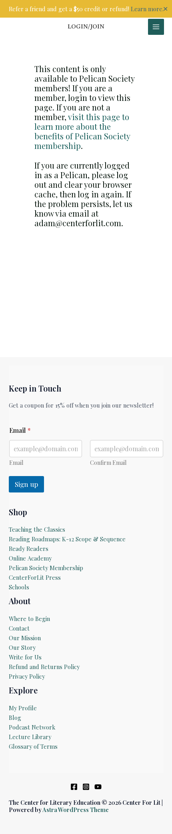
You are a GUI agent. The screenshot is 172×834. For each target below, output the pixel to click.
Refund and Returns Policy (44, 667)
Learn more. (147, 9)
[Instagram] (86, 786)
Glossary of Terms (33, 746)
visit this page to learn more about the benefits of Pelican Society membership (82, 131)
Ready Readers (28, 549)
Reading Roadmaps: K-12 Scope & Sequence (67, 539)
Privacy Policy (27, 676)
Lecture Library (30, 737)
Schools (19, 587)
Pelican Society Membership (46, 568)
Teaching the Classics (37, 529)
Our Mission (25, 638)
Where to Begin (29, 619)
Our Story (22, 647)
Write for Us (25, 657)
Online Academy (30, 558)
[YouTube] (98, 786)
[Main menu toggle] (156, 27)
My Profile (23, 708)
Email (16, 462)
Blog (15, 717)
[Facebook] (74, 786)
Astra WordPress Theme (75, 810)
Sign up (26, 484)
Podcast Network (32, 727)
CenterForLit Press (35, 577)
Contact (19, 628)
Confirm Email (108, 462)
